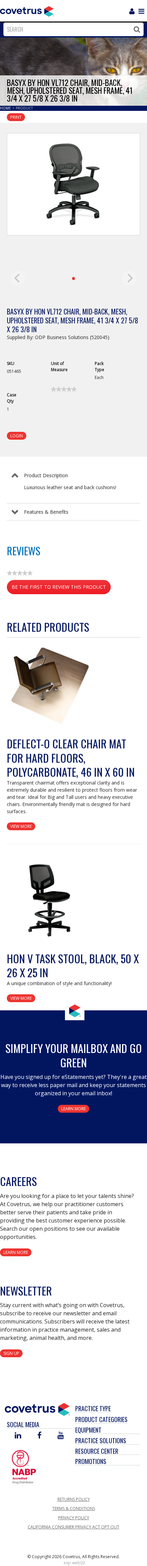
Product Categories (101, 1419)
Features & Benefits (46, 512)
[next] (129, 278)
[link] (64, 389)
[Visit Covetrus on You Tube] (60, 1436)
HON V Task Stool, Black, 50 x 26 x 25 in (73, 965)
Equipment (88, 1429)
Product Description (46, 475)
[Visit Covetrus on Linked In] (18, 1436)
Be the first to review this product (61, 589)
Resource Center (96, 1451)
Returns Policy (73, 1499)
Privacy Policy (73, 1518)
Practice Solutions (100, 1440)
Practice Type (93, 1408)
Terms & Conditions (73, 1508)
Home (6, 108)
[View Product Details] (49, 685)
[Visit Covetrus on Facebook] (39, 1436)
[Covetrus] (27, 10)
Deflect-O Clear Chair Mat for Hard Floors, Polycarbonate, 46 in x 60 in (71, 757)
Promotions (90, 1461)
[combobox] (71, 29)
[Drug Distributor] (24, 1466)
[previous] (17, 278)
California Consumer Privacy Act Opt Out (73, 1527)
